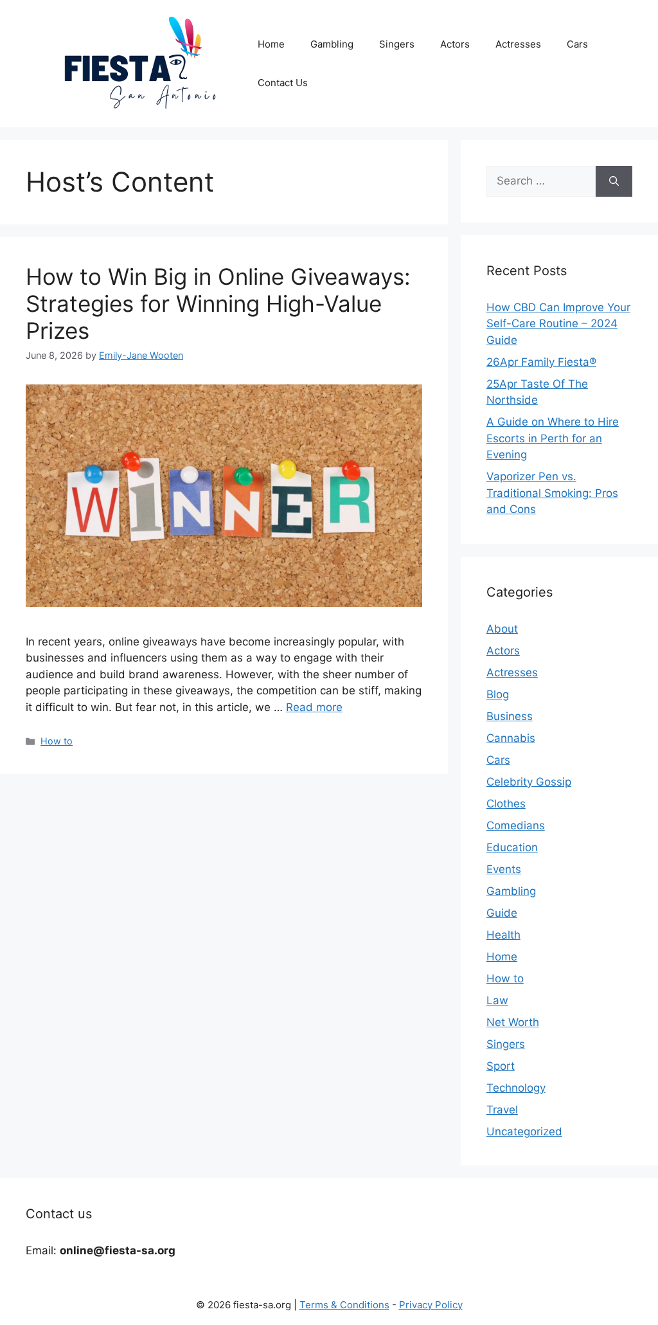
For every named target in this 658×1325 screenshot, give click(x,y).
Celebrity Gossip (528, 781)
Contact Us (283, 83)
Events (503, 869)
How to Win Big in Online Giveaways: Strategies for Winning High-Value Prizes (218, 303)
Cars (577, 44)
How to (56, 740)
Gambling (331, 44)
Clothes (506, 803)
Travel (502, 1109)
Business (509, 716)
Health (503, 934)
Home (271, 44)
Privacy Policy (431, 1305)
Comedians (515, 825)
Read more (314, 707)
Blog (497, 694)
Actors (455, 44)
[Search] (614, 181)
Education (512, 847)
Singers (396, 44)
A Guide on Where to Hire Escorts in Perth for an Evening (552, 438)
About (502, 628)
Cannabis (510, 738)
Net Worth (512, 1022)
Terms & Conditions (344, 1305)
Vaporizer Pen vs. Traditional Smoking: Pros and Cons (552, 493)
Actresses (518, 44)
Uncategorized (524, 1131)
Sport (500, 1065)
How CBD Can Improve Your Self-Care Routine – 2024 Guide (558, 324)
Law (497, 1000)
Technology (516, 1087)
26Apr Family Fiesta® (541, 362)
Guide (501, 912)
